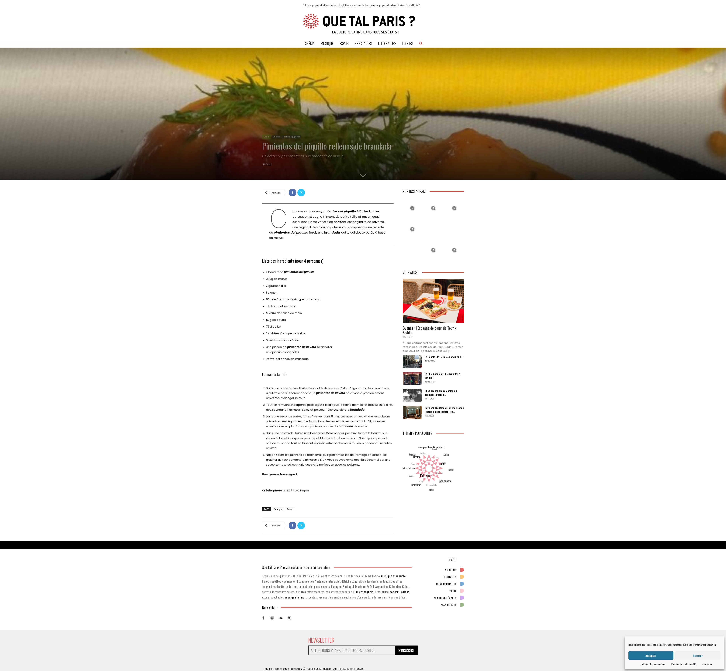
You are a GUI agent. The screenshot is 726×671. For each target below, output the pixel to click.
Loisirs (266, 136)
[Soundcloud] (280, 618)
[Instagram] (271, 618)
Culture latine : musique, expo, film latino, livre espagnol (335, 668)
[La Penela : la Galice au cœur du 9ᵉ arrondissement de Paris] (412, 361)
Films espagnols (363, 591)
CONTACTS (450, 577)
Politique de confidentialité (653, 664)
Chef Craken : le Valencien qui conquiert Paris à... (441, 392)
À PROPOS (450, 570)
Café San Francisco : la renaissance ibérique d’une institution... (444, 409)
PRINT (453, 591)
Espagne (278, 509)
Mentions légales (445, 598)
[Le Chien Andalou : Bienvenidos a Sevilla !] (412, 378)
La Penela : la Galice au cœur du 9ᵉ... (444, 357)
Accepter (650, 655)
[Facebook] (292, 192)
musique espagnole (393, 576)
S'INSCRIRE (406, 650)
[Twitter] (301, 192)
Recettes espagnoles (291, 136)
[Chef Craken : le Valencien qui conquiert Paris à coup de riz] (412, 395)
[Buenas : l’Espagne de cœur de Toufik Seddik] (433, 301)
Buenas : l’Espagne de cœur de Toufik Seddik (429, 330)
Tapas (290, 509)
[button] (421, 43)
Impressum (707, 664)
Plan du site (448, 605)
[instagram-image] (412, 207)
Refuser (698, 655)
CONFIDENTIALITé (446, 584)
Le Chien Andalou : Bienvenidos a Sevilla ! (442, 375)
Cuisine (276, 136)
